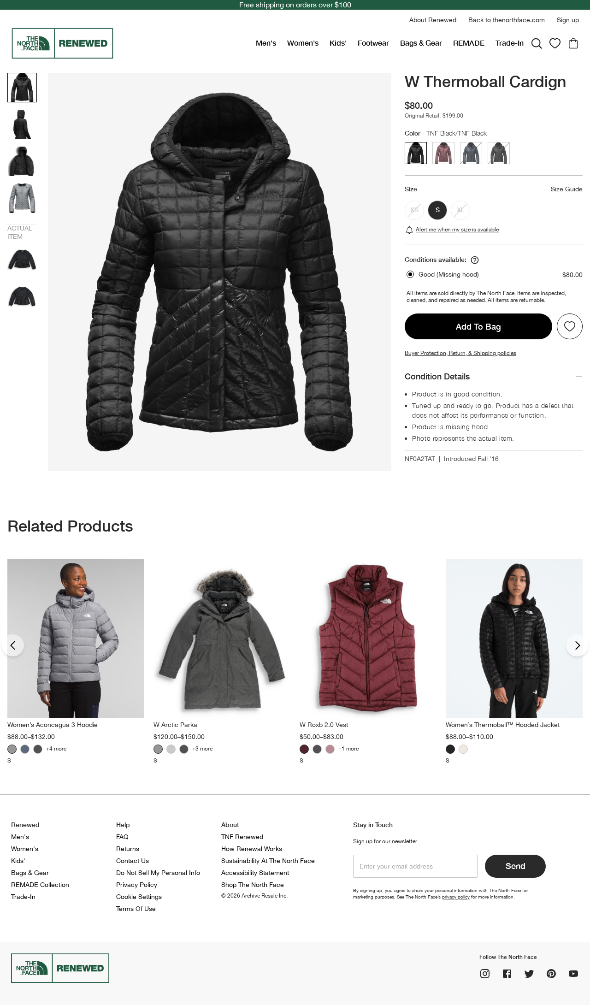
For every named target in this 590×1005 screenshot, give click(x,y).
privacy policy (456, 896)
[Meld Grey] (12, 749)
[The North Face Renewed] (129, 43)
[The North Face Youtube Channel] (573, 973)
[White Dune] (463, 749)
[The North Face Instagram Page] (484, 973)
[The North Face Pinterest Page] (551, 973)
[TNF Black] (37, 749)
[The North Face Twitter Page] (529, 973)
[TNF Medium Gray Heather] (158, 749)
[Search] (536, 43)
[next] (577, 645)
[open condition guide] (474, 260)
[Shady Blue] (25, 749)
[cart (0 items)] (573, 43)
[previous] (13, 645)
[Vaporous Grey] (171, 749)
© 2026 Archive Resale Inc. (254, 896)
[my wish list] (554, 43)
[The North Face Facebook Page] (507, 973)
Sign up (568, 20)
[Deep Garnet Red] (304, 749)
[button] (432, 20)
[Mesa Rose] (330, 749)
